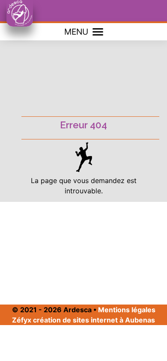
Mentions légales (126, 309)
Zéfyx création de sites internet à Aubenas (83, 320)
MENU (76, 32)
